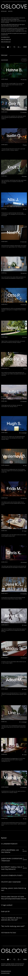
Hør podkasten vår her (5, 37)
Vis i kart (24, 59)
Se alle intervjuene (4, 59)
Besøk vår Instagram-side (6, 39)
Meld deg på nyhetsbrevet (6, 971)
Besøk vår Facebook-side (5, 41)
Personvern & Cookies (5, 973)
